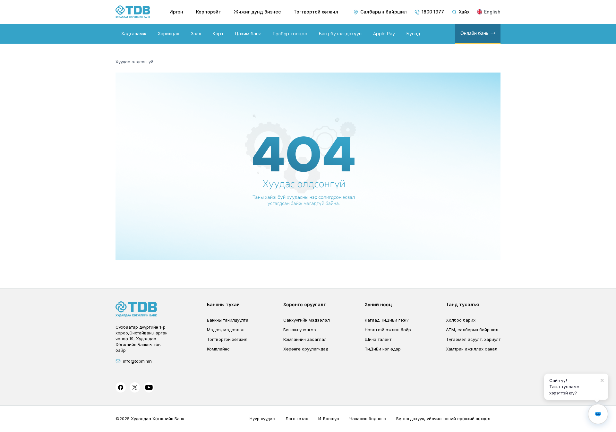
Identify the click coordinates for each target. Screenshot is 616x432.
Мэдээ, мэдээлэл (225, 329)
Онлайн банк (474, 33)
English (492, 11)
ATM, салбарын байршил (472, 329)
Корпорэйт (208, 11)
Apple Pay (384, 33)
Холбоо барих (460, 320)
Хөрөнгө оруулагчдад (305, 348)
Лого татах (296, 418)
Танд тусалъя (462, 304)
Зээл (196, 33)
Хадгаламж (133, 33)
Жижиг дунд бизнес (257, 11)
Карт (218, 33)
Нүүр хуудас (262, 418)
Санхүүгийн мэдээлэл (306, 320)
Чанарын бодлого (367, 418)
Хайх (464, 11)
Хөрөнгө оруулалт (304, 304)
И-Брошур (328, 418)
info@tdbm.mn (137, 361)
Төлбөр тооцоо (289, 33)
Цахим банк (248, 33)
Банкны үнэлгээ (299, 329)
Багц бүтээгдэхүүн (340, 33)
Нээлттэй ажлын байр (388, 329)
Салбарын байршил (383, 11)
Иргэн (176, 11)
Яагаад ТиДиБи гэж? (387, 320)
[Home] (133, 11)
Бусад (413, 33)
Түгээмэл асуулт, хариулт (473, 339)
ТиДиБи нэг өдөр (383, 348)
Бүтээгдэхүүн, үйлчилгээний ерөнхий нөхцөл (443, 418)
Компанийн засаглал (305, 339)
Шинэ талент (378, 339)
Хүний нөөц (378, 304)
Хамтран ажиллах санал (471, 348)
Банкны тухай (223, 304)
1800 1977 (433, 11)
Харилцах (168, 33)
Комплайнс (218, 348)
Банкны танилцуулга (227, 320)
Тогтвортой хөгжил (316, 11)
